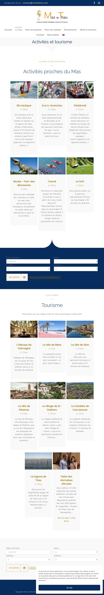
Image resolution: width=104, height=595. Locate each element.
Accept (69, 588)
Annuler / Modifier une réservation (44, 277)
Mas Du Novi (63, 518)
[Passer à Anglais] (63, 34)
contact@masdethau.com (35, 3)
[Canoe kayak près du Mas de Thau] (52, 158)
